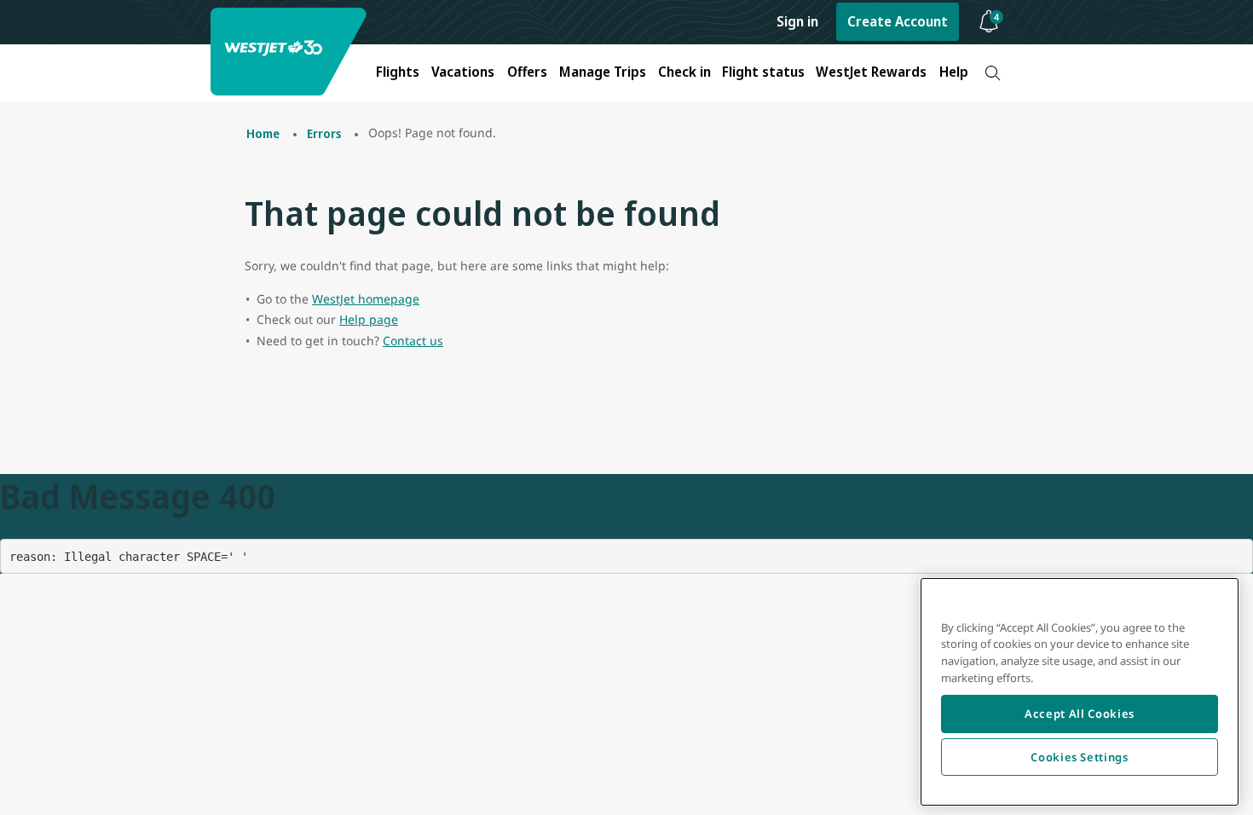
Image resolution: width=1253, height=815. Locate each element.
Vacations (462, 71)
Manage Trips (602, 71)
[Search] (992, 73)
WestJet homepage (365, 299)
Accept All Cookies (1080, 713)
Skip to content (15, 33)
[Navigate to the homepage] (291, 51)
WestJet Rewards (871, 71)
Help (953, 71)
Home (263, 133)
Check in (684, 71)
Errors (324, 133)
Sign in (797, 21)
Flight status (763, 71)
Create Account (897, 21)
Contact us (413, 340)
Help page (368, 319)
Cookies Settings (1080, 757)
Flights (397, 71)
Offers (527, 71)
